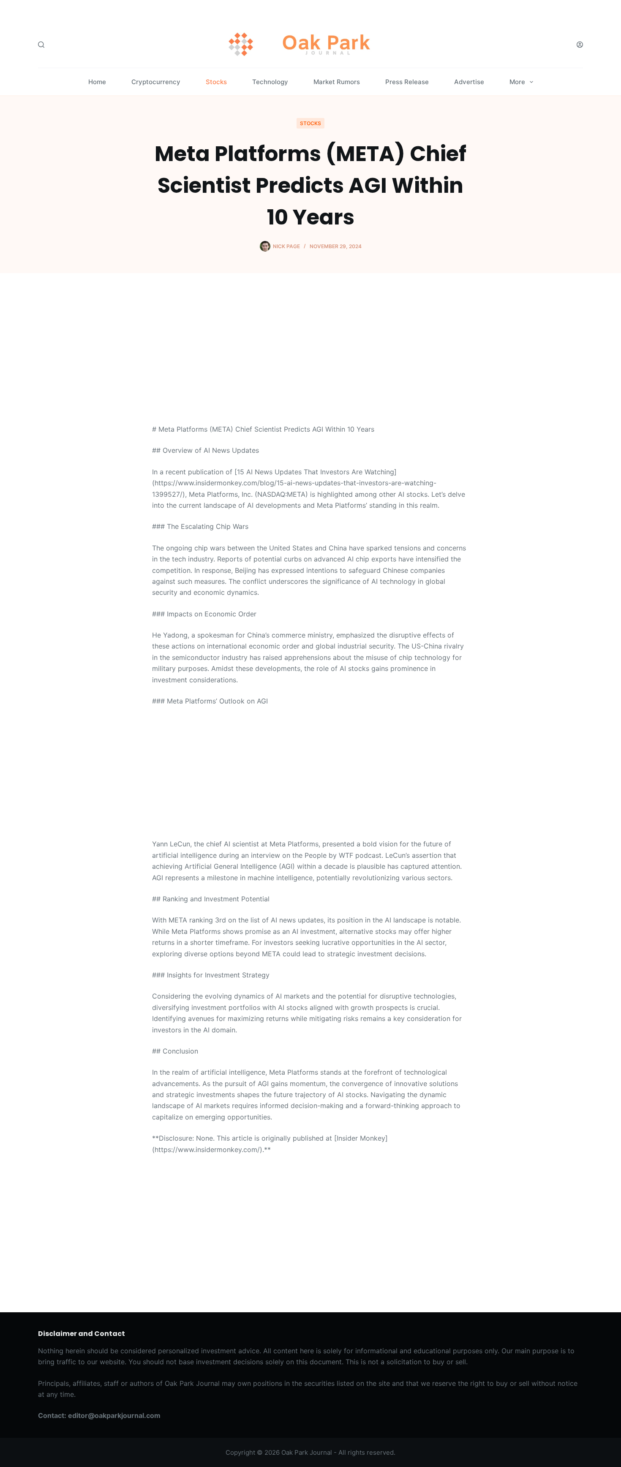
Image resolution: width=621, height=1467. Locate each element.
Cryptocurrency (155, 82)
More (517, 82)
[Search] (41, 44)
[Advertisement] (310, 361)
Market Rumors (336, 82)
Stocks (216, 82)
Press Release (407, 82)
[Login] (580, 44)
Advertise (469, 82)
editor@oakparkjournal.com (114, 1415)
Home (97, 82)
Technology (270, 82)
